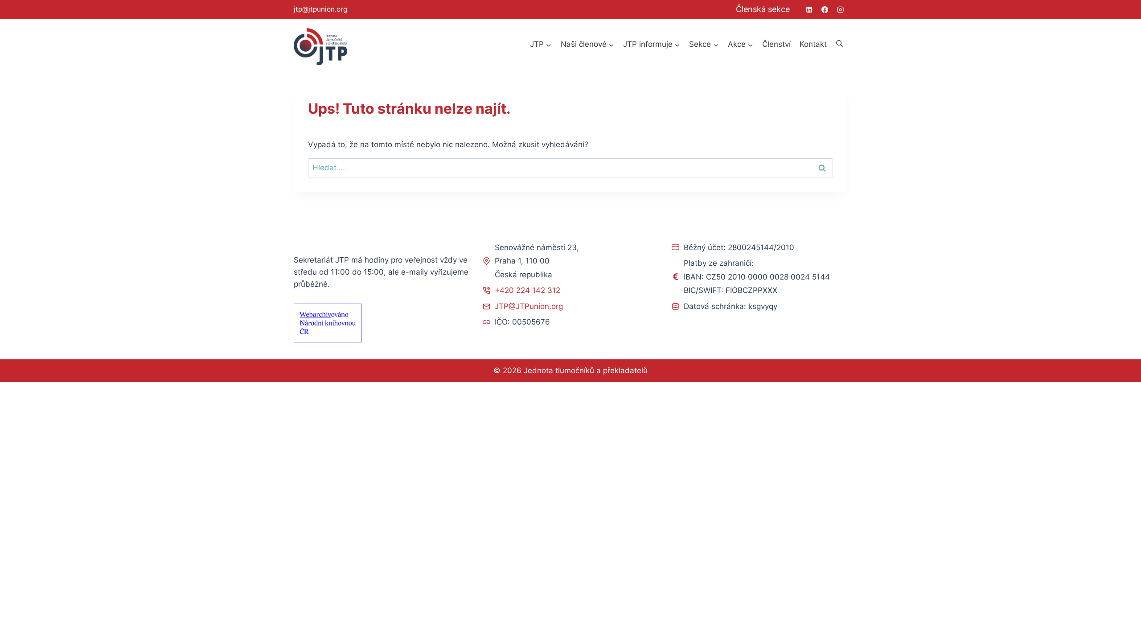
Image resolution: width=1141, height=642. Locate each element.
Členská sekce (763, 9)
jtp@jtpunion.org (320, 9)
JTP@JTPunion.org (529, 306)
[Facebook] (825, 9)
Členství (776, 44)
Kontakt (813, 44)
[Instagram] (840, 9)
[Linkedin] (809, 9)
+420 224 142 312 (527, 290)
